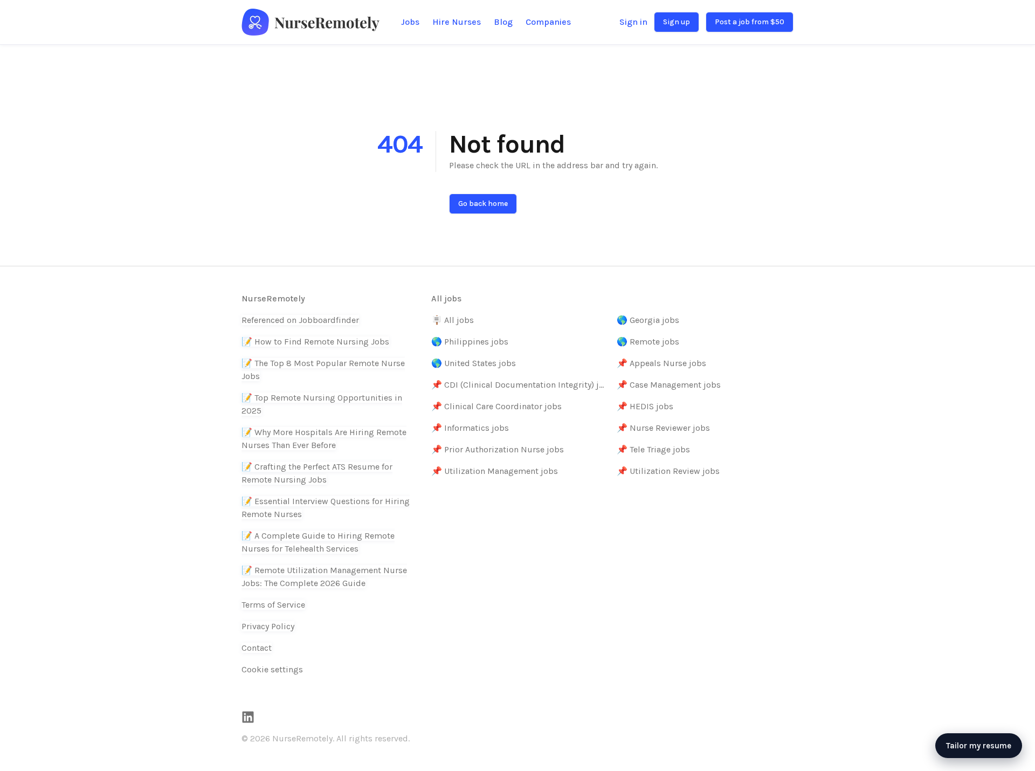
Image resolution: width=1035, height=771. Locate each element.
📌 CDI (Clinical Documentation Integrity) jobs (519, 385)
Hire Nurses (456, 22)
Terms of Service (273, 605)
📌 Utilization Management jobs (494, 471)
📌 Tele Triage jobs (653, 449)
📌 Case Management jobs (669, 385)
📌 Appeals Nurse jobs (661, 363)
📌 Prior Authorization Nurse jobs (497, 449)
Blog (503, 22)
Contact (257, 648)
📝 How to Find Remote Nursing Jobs (315, 341)
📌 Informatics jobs (470, 428)
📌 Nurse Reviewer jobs (663, 428)
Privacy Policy (268, 626)
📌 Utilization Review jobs (668, 471)
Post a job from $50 (749, 21)
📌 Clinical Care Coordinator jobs (496, 406)
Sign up (676, 21)
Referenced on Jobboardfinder (300, 320)
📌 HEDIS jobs (645, 406)
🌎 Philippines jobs (469, 341)
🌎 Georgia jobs (648, 320)
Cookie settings (272, 669)
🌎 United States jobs (473, 363)
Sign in (633, 22)
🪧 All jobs (452, 320)
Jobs (410, 22)
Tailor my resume (978, 746)
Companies (548, 22)
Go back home (483, 203)
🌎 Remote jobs (648, 341)
